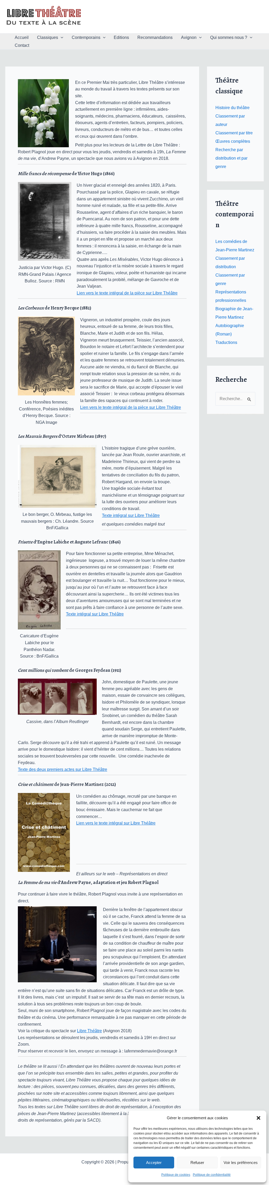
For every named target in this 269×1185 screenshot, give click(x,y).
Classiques (47, 37)
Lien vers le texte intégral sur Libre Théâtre (116, 823)
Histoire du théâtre (232, 107)
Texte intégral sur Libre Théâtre (131, 515)
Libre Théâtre (89, 1031)
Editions (121, 37)
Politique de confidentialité (212, 1175)
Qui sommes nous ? (228, 37)
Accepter (154, 1162)
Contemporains (86, 37)
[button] (258, 1118)
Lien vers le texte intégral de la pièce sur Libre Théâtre (127, 293)
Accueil (22, 37)
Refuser (197, 1162)
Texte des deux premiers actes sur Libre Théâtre (62, 769)
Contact (22, 45)
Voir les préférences (241, 1162)
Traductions (226, 342)
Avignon (188, 37)
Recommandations (155, 37)
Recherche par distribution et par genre (231, 158)
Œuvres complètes (232, 141)
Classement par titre (234, 133)
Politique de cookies (175, 1175)
